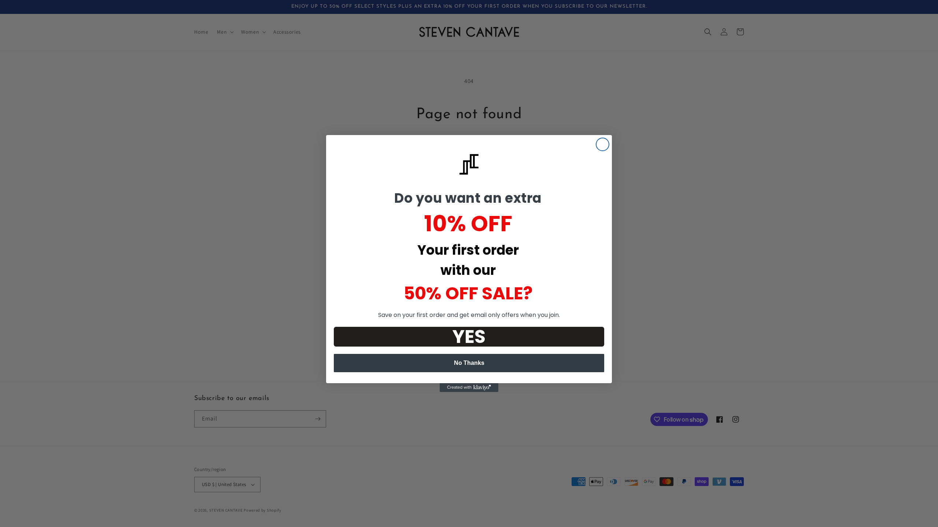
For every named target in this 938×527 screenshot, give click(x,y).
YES (469, 337)
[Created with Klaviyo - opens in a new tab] (469, 387)
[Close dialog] (602, 144)
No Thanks (469, 363)
